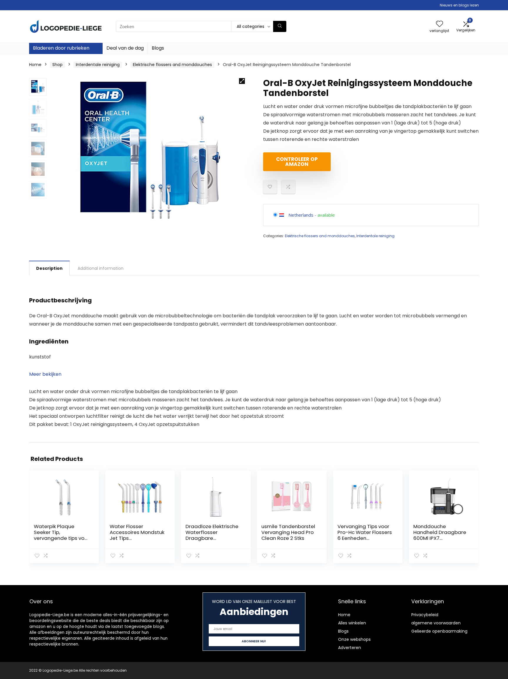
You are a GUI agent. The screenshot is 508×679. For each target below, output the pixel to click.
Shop (57, 65)
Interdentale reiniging (98, 65)
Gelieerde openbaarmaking (439, 631)
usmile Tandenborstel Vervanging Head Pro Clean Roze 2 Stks (288, 532)
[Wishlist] (439, 24)
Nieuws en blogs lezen (459, 5)
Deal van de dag (125, 48)
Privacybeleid (424, 615)
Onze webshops (354, 639)
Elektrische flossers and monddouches (172, 65)
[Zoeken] (279, 26)
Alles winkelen (352, 623)
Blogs (158, 48)
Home (35, 65)
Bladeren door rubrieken (61, 48)
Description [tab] (49, 268)
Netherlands (300, 215)
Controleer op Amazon (297, 162)
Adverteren (349, 648)
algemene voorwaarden (436, 623)
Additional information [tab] (100, 268)
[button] (242, 81)
